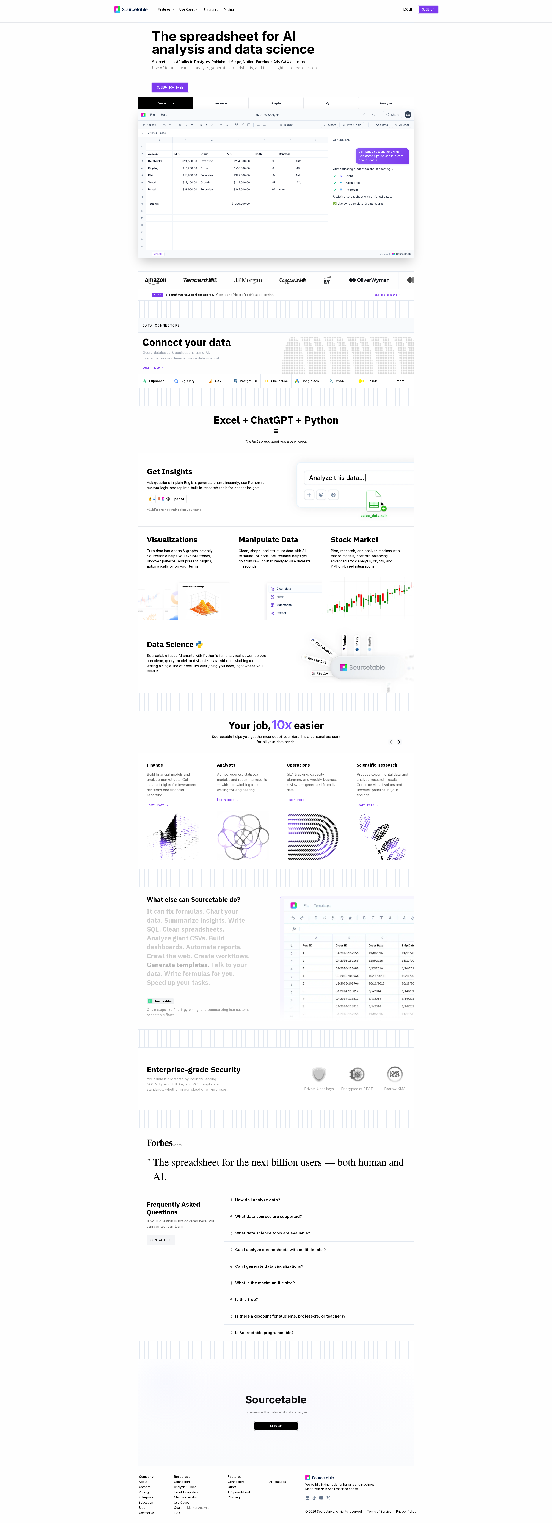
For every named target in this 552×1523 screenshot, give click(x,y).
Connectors (182, 1482)
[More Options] (270, 125)
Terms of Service (379, 1511)
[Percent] (186, 125)
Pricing (229, 9)
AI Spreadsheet (239, 1492)
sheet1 (158, 254)
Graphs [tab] (276, 103)
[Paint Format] (243, 125)
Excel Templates (186, 1492)
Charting (234, 1497)
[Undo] (164, 125)
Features (164, 9)
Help (164, 114)
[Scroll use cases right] (399, 742)
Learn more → (153, 367)
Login (407, 9)
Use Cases (187, 9)
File (152, 114)
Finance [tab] (221, 103)
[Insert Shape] (249, 125)
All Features (277, 1482)
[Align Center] (264, 125)
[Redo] (170, 125)
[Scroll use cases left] (390, 742)
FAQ (177, 1513)
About (143, 1482)
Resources (182, 1476)
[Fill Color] (227, 125)
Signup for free (170, 87)
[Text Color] (221, 125)
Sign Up (428, 9)
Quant (191, 1507)
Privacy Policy (406, 1511)
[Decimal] (192, 125)
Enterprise (211, 9)
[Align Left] (258, 125)
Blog (142, 1507)
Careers (145, 1487)
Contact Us (161, 1240)
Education (146, 1502)
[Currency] (180, 125)
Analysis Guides (185, 1487)
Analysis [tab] (386, 103)
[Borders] (237, 125)
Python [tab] (331, 103)
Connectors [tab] (166, 103)
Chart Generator (185, 1497)
